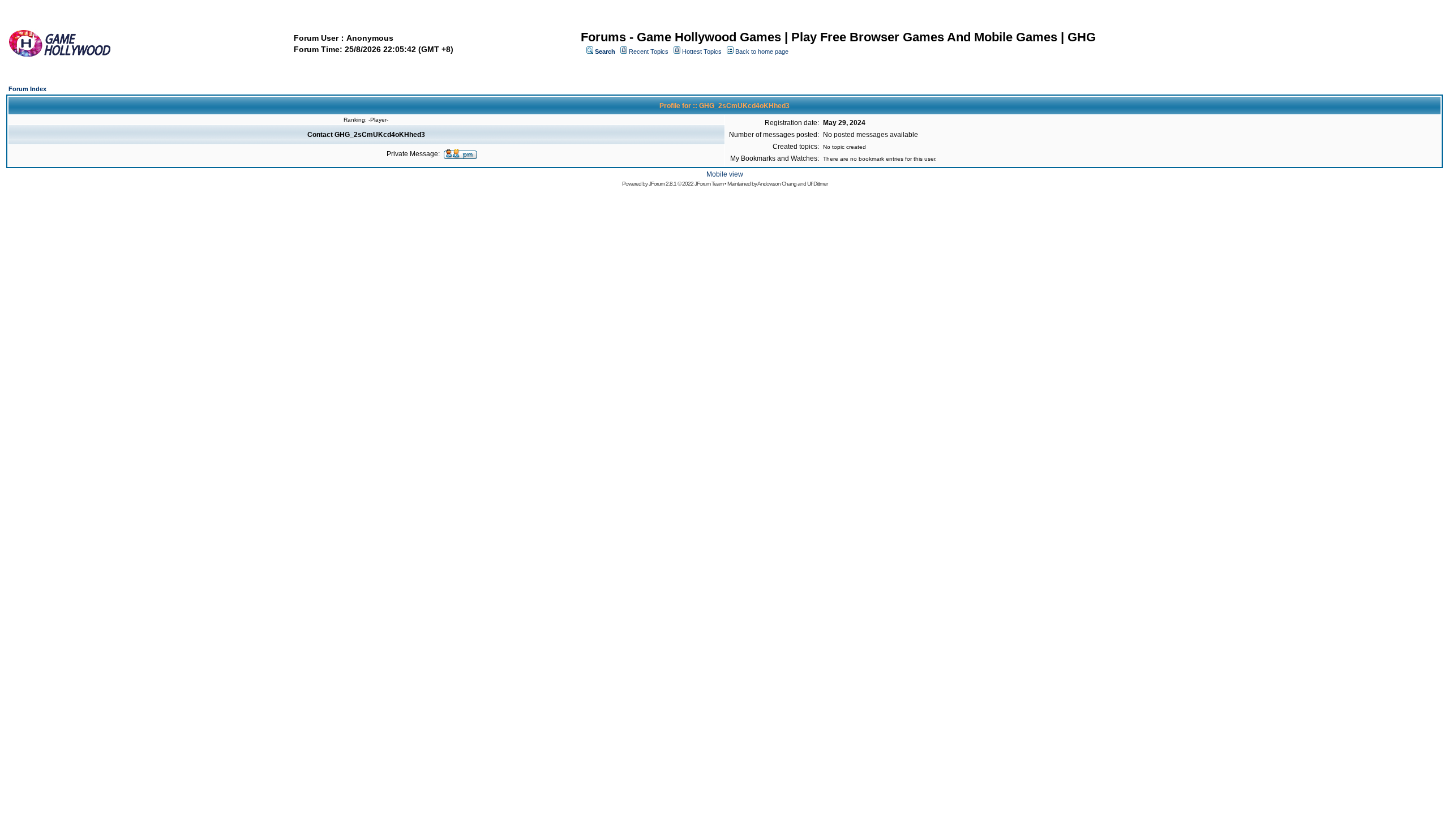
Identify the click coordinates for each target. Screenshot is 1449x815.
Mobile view (724, 174)
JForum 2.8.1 (662, 184)
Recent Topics (648, 51)
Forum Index (27, 88)
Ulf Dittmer (817, 184)
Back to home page (761, 51)
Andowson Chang (776, 184)
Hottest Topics (702, 51)
